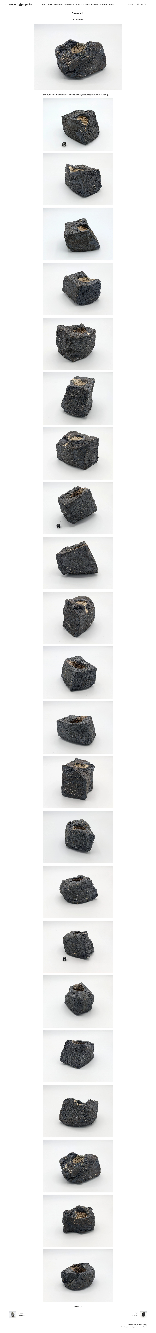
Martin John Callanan (140, 1327)
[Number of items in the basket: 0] (146, 4)
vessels (49, 4)
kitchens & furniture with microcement (95, 4)
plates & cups (58, 4)
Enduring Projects (20, 4)
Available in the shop (101, 95)
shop (43, 4)
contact (111, 4)
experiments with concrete (73, 4)
